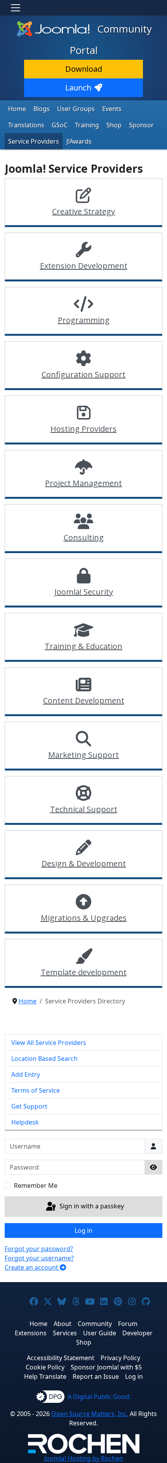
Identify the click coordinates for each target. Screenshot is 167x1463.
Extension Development (83, 265)
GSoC (60, 125)
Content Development (83, 700)
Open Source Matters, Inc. (89, 1413)
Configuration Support (83, 374)
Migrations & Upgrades (84, 918)
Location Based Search (44, 1058)
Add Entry (25, 1074)
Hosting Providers (83, 428)
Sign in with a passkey (91, 1206)
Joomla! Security (83, 592)
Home (17, 108)
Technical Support (83, 809)
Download (83, 69)
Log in (83, 1230)
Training (87, 125)
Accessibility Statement (60, 1358)
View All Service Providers (48, 1042)
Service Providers (33, 141)
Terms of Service (35, 1090)
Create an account (32, 1267)
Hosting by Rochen (83, 1458)
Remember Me (35, 1185)
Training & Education (83, 646)
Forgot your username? (39, 1258)
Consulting (84, 537)
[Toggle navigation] (15, 8)
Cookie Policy (45, 1367)
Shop (114, 125)
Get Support (29, 1106)
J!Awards (79, 141)
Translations (26, 125)
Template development (84, 972)
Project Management (83, 483)
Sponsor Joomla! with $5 (106, 1367)
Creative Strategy (83, 211)
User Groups (76, 108)
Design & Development (84, 863)
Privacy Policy (120, 1358)
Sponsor (141, 125)
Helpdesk (25, 1122)
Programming (84, 320)
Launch (78, 87)
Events (112, 108)
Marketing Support (83, 755)
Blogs (41, 108)
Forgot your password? (39, 1248)
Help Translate (45, 1376)
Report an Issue (96, 1376)
